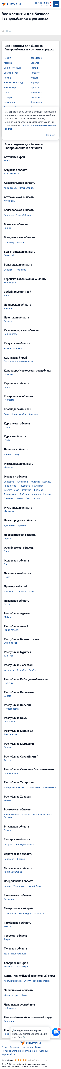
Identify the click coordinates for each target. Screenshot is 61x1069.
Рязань (7, 830)
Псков (7, 604)
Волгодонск (39, 814)
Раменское (37, 486)
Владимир (9, 242)
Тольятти (35, 73)
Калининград (11, 334)
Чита (6, 295)
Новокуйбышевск (24, 844)
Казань (7, 78)
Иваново (8, 308)
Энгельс (20, 859)
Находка (8, 591)
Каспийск (21, 670)
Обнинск (17, 348)
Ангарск (8, 321)
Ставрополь (10, 913)
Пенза (7, 577)
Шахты (50, 814)
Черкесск (9, 374)
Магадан (8, 467)
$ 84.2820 (44, 3)
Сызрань (8, 844)
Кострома (9, 400)
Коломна (35, 481)
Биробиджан (10, 282)
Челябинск (9, 102)
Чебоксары (10, 1008)
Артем (31, 591)
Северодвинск (26, 188)
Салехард (9, 1021)
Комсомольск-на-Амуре (16, 966)
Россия (7, 58)
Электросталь (33, 498)
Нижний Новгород (13, 82)
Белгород (9, 215)
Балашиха (9, 481)
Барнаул (34, 82)
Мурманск (9, 511)
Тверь (7, 939)
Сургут (27, 981)
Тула (6, 953)
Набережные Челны (14, 787)
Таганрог (25, 814)
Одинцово (9, 498)
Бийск (7, 160)
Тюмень (34, 68)
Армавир (33, 414)
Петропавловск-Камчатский (18, 361)
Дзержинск (10, 525)
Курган (7, 427)
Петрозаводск (11, 709)
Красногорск (10, 486)
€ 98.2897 (44, 5)
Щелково (38, 490)
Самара (8, 97)
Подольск (25, 486)
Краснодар (36, 58)
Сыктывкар (10, 721)
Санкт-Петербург (12, 68)
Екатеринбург (11, 73)
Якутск (7, 760)
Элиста (7, 696)
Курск (7, 440)
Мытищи (36, 494)
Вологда (8, 269)
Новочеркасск (11, 814)
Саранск (8, 747)
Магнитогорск (11, 995)
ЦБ (36, 3)
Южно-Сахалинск (13, 872)
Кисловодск (25, 913)
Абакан (8, 800)
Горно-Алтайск (11, 630)
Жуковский (22, 481)
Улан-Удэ (8, 655)
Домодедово (10, 494)
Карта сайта (8, 1054)
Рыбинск (8, 1034)
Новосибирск (11, 87)
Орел (6, 564)
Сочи (6, 414)
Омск (6, 92)
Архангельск (10, 188)
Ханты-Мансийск (13, 981)
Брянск (7, 228)
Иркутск (34, 87)
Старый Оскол (23, 215)
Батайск (8, 817)
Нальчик (8, 683)
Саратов (34, 63)
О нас (5, 1047)
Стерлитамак (11, 643)
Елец (16, 454)
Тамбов (8, 926)
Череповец (20, 269)
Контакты (27, 1047)
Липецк (8, 454)
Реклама (15, 1047)
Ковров (20, 242)
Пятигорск (38, 913)
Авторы (43, 1050)
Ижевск (34, 78)
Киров (7, 387)
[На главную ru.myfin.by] (30, 1043)
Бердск (7, 538)
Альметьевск (34, 787)
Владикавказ (11, 773)
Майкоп (8, 617)
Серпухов (26, 490)
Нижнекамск (49, 787)
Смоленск (9, 899)
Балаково (9, 859)
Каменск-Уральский (14, 886)
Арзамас (22, 525)
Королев (46, 481)
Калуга (7, 348)
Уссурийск (20, 591)
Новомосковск (18, 953)
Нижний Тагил (34, 886)
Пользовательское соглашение (19, 1050)
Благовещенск (11, 173)
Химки (20, 498)
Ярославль (36, 102)
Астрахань (9, 201)
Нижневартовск (41, 981)
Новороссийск (18, 414)
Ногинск (47, 494)
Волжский (9, 255)
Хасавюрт (9, 670)
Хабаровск (36, 97)
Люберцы (24, 494)
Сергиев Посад (11, 490)
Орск (6, 551)
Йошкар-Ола (10, 734)
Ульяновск (36, 92)
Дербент (33, 670)
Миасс (24, 995)
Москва (8, 63)
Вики (38, 1047)
